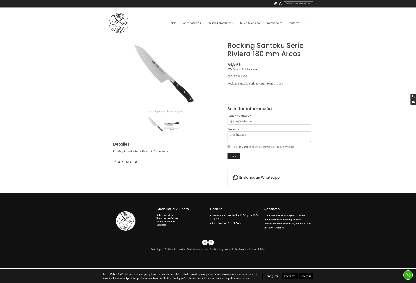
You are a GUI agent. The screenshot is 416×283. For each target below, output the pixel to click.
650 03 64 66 (298, 215)
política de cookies (238, 278)
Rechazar (289, 276)
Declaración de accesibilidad (250, 249)
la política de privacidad (281, 146)
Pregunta (233, 129)
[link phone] (413, 96)
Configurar (271, 276)
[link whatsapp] (280, 3)
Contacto (161, 224)
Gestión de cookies (197, 249)
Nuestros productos (167, 218)
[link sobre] (127, 221)
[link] (118, 23)
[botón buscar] (309, 23)
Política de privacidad (221, 249)
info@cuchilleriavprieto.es (286, 219)
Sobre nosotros (164, 214)
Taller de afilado (165, 221)
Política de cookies (174, 249)
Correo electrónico (239, 116)
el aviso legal (259, 146)
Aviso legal (156, 249)
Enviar (234, 156)
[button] (220, 23)
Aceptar (306, 276)
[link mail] (413, 102)
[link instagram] (275, 3)
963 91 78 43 (283, 215)
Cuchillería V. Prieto (172, 209)
